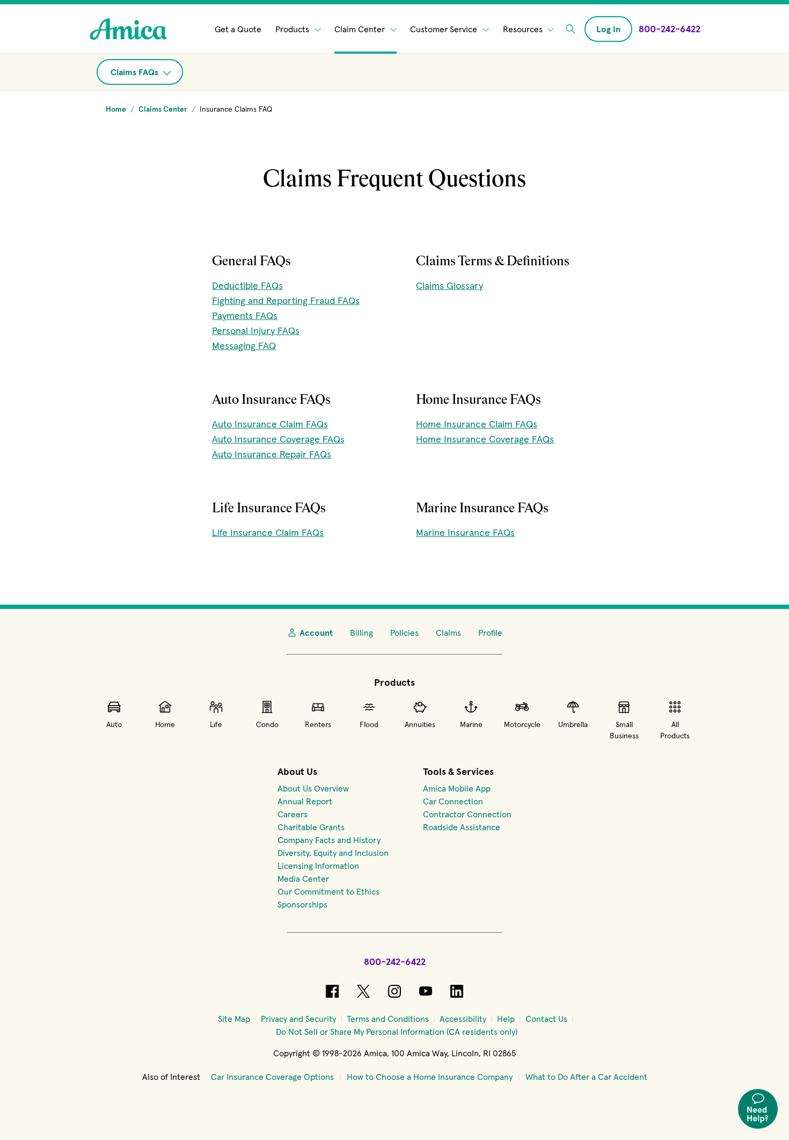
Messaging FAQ (244, 345)
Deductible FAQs (247, 285)
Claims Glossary (449, 285)
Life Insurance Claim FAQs (268, 532)
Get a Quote (238, 29)
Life (216, 724)
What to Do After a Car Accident (586, 1076)
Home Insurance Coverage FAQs (485, 439)
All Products (675, 730)
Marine (471, 724)
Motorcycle (522, 724)
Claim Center (360, 29)
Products (293, 29)
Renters (318, 724)
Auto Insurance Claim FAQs (270, 424)
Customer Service (444, 29)
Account (316, 632)
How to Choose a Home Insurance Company (430, 1076)
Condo (267, 724)
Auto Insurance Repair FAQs (271, 454)
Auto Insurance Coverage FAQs (278, 439)
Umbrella (573, 724)
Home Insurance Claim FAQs (476, 424)
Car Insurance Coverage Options (272, 1076)
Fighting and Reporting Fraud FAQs (286, 300)
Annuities (420, 724)
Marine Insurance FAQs (465, 532)
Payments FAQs (244, 315)
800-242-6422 (395, 961)
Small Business (624, 730)
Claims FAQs (135, 72)
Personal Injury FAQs (255, 330)
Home (165, 724)
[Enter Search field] (570, 29)
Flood (369, 724)
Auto (114, 724)
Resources (524, 29)
